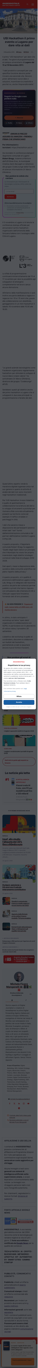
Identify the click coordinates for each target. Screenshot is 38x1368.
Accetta (19, 702)
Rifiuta (19, 696)
